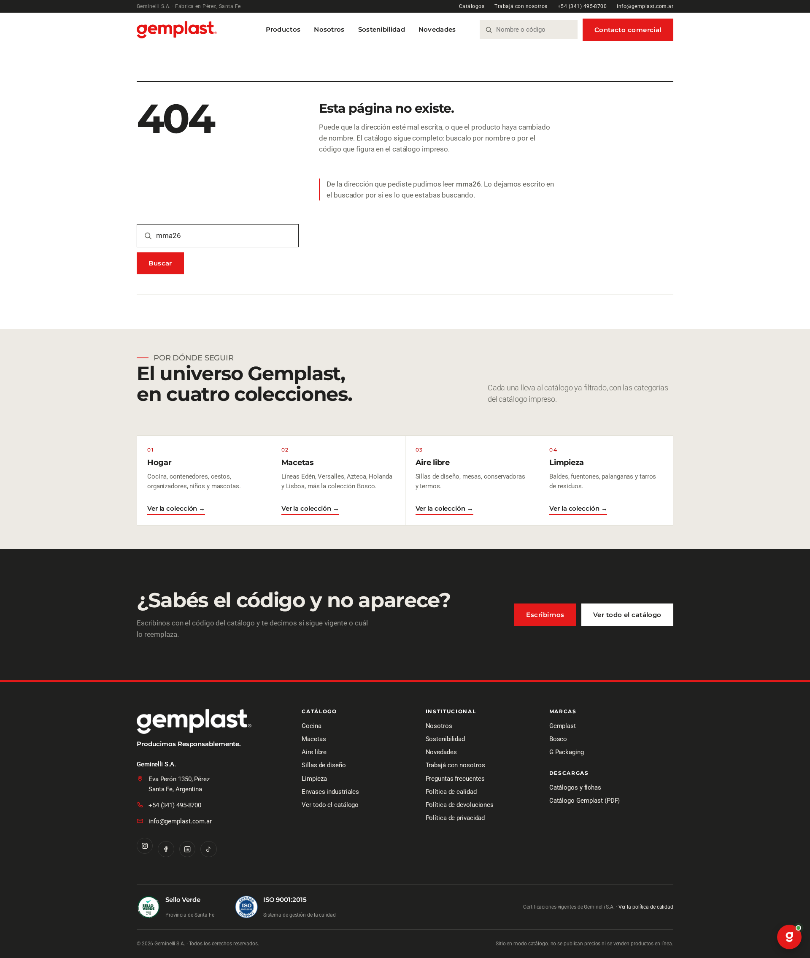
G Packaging (566, 752)
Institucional (451, 711)
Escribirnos (545, 615)
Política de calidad (451, 792)
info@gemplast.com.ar (645, 6)
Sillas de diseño (324, 765)
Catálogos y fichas (575, 787)
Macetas (314, 739)
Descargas (569, 773)
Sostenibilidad (381, 29)
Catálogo (319, 711)
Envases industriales (330, 792)
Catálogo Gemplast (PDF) (584, 800)
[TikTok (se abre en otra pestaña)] (208, 849)
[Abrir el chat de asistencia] (789, 937)
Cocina (311, 726)
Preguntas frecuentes (455, 778)
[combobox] (533, 29)
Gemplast (562, 726)
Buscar (160, 263)
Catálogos (471, 6)
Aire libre (314, 752)
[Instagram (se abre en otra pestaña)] (145, 846)
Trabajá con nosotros (521, 6)
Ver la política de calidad (645, 907)
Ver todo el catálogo (627, 615)
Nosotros (329, 29)
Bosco (558, 739)
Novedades (437, 29)
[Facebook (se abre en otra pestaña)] (166, 849)
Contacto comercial (628, 30)
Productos (283, 29)
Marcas (563, 711)
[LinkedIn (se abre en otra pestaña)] (187, 849)
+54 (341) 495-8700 (582, 6)
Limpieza (314, 778)
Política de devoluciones (460, 805)
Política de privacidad (455, 818)
